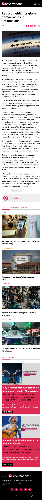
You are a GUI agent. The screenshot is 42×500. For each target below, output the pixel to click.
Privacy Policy (31, 496)
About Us (9, 496)
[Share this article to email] (39, 26)
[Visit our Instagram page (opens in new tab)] (16, 489)
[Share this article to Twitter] (31, 26)
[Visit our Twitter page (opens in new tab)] (21, 489)
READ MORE (7, 412)
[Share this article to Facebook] (27, 26)
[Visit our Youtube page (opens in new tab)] (25, 489)
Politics (16, 481)
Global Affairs (7, 481)
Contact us (19, 496)
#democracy (16, 191)
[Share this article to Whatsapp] (35, 26)
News (30, 481)
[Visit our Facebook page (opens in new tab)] (12, 489)
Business (23, 481)
